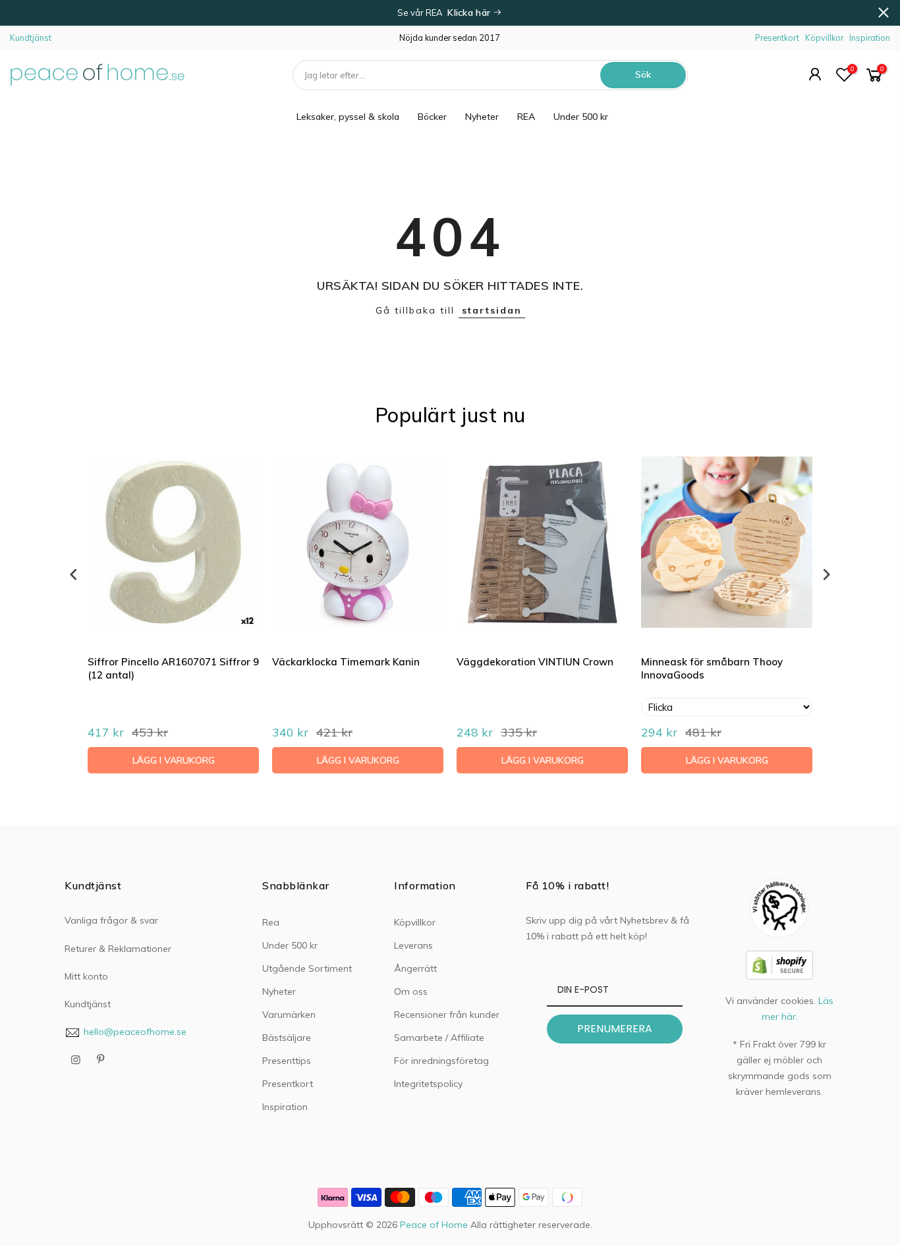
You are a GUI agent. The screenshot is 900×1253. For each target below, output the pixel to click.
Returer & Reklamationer (118, 949)
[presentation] (74, 574)
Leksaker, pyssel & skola (347, 117)
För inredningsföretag (441, 1061)
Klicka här (470, 12)
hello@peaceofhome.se (135, 1032)
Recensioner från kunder (446, 1014)
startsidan (492, 310)
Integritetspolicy (428, 1084)
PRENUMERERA (614, 1028)
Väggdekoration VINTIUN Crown (535, 661)
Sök (643, 74)
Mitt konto (86, 976)
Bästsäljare (286, 1038)
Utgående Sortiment (307, 968)
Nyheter (482, 117)
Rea (270, 922)
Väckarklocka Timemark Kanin (346, 661)
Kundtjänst (30, 37)
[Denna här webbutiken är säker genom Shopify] (779, 964)
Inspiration (869, 37)
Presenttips (286, 1061)
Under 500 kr (580, 117)
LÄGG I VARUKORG (173, 760)
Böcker (432, 117)
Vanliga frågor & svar (111, 920)
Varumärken (289, 1014)
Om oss (411, 991)
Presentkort (777, 37)
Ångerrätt (415, 968)
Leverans (413, 945)
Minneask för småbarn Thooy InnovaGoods (712, 668)
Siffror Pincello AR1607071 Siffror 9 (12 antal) (173, 668)
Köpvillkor (824, 37)
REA (526, 117)
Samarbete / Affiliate (439, 1038)
